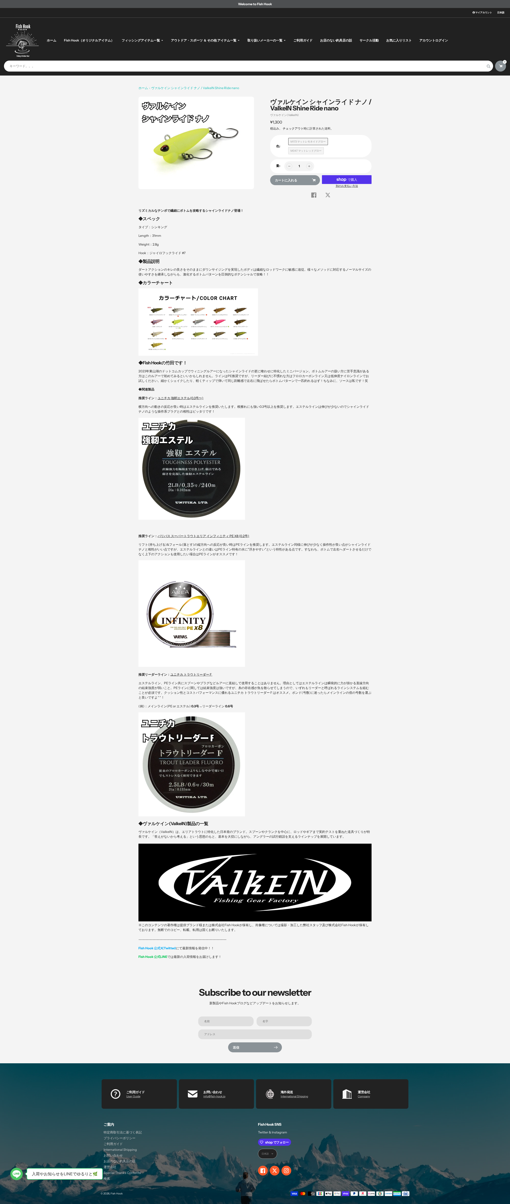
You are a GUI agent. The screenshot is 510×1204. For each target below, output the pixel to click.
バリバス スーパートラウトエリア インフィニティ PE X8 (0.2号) (203, 536)
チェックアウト (293, 128)
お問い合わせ (113, 1155)
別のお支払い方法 (347, 186)
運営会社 (110, 1167)
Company (364, 1096)
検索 (107, 1178)
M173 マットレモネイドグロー (308, 141)
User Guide (133, 1096)
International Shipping (294, 1096)
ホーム (143, 88)
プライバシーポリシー (119, 1138)
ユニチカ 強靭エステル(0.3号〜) (180, 398)
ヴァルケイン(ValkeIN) (284, 115)
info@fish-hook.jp (214, 1096)
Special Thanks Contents (122, 1173)
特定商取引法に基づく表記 (123, 1132)
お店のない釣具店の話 (119, 1161)
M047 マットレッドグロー (306, 150)
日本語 (500, 12)
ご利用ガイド (113, 1144)
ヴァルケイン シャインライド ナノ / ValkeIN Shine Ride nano (195, 88)
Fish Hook (117, 1193)
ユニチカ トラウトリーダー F (191, 674)
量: (278, 166)
